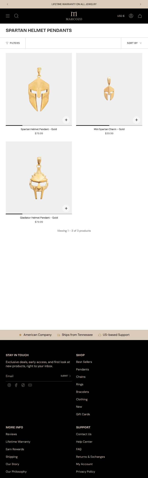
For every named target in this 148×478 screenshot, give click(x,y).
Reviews (11, 434)
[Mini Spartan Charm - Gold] (109, 89)
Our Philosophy (16, 472)
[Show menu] (8, 16)
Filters (15, 43)
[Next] (140, 4)
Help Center (84, 442)
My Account (84, 464)
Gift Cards (83, 414)
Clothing (81, 399)
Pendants (82, 369)
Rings (79, 384)
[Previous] (7, 4)
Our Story (12, 464)
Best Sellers (84, 362)
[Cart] (139, 16)
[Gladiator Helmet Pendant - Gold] (39, 177)
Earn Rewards (15, 449)
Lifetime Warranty (18, 442)
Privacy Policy (85, 472)
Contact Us (84, 434)
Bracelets (82, 392)
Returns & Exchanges (90, 457)
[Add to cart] (66, 120)
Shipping (12, 457)
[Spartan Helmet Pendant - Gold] (39, 89)
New (79, 407)
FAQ (79, 449)
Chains (81, 377)
